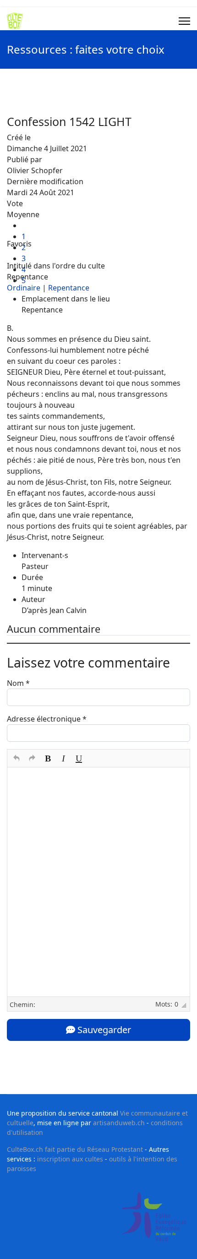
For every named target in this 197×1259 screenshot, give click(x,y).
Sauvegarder (103, 1030)
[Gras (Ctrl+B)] (47, 758)
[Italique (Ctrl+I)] (63, 758)
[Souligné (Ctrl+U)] (78, 758)
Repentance (68, 288)
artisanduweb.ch (119, 1122)
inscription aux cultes (70, 1159)
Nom (18, 683)
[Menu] (184, 21)
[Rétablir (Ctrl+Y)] (32, 758)
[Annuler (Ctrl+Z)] (16, 758)
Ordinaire (23, 288)
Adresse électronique (47, 719)
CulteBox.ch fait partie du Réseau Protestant (75, 1149)
